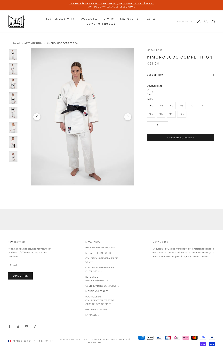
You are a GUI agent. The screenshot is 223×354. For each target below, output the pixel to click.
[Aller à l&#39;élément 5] (13, 113)
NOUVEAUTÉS (89, 19)
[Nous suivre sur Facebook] (9, 326)
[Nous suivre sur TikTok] (35, 326)
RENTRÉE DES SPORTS (60, 19)
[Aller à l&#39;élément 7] (13, 142)
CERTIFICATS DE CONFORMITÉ (102, 285)
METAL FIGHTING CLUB (101, 23)
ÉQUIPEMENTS (129, 19)
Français (183, 21)
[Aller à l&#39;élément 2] (13, 69)
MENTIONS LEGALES (96, 291)
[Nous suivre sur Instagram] (18, 326)
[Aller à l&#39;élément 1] (13, 54)
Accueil (16, 43)
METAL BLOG (92, 242)
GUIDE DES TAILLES (96, 309)
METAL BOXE (155, 50)
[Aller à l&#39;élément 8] (13, 157)
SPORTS (109, 19)
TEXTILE (150, 19)
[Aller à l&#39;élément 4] (13, 98)
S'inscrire (20, 275)
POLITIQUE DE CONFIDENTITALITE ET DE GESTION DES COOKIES (99, 300)
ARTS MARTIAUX (33, 43)
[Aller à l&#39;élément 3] (13, 84)
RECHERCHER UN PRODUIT (100, 247)
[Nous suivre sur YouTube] (26, 326)
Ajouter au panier (180, 137)
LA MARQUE (92, 314)
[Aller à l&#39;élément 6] (13, 127)
